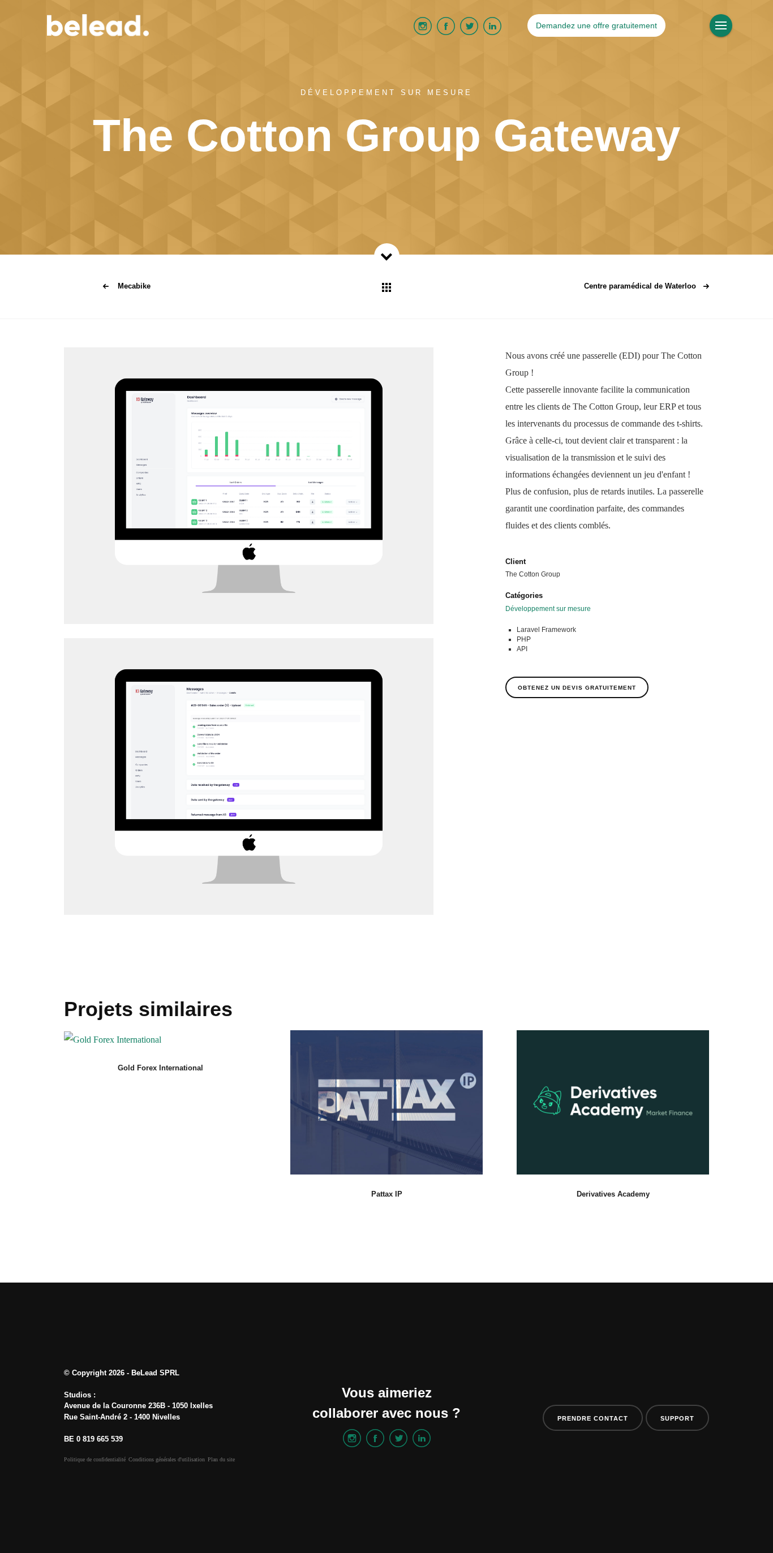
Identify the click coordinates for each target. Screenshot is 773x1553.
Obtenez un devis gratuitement (577, 688)
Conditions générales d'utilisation (166, 1459)
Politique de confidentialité (95, 1459)
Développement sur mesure (548, 609)
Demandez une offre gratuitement (596, 25)
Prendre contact (592, 1418)
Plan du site (221, 1459)
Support (677, 1418)
